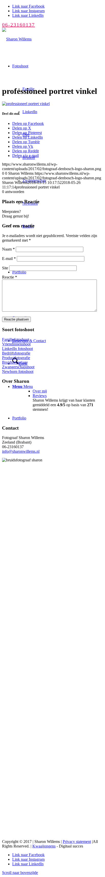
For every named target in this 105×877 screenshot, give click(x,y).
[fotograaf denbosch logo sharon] (17, 39)
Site (5, 268)
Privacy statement (77, 841)
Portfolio (19, 418)
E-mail (9, 258)
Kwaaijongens (44, 846)
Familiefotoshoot (15, 339)
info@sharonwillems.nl (21, 451)
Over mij (40, 391)
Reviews (40, 395)
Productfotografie (16, 358)
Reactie (9, 277)
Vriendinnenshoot (16, 344)
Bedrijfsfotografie (16, 353)
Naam (8, 249)
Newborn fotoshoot (17, 371)
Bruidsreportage (15, 362)
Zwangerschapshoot (18, 367)
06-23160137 (18, 24)
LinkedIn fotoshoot (17, 348)
